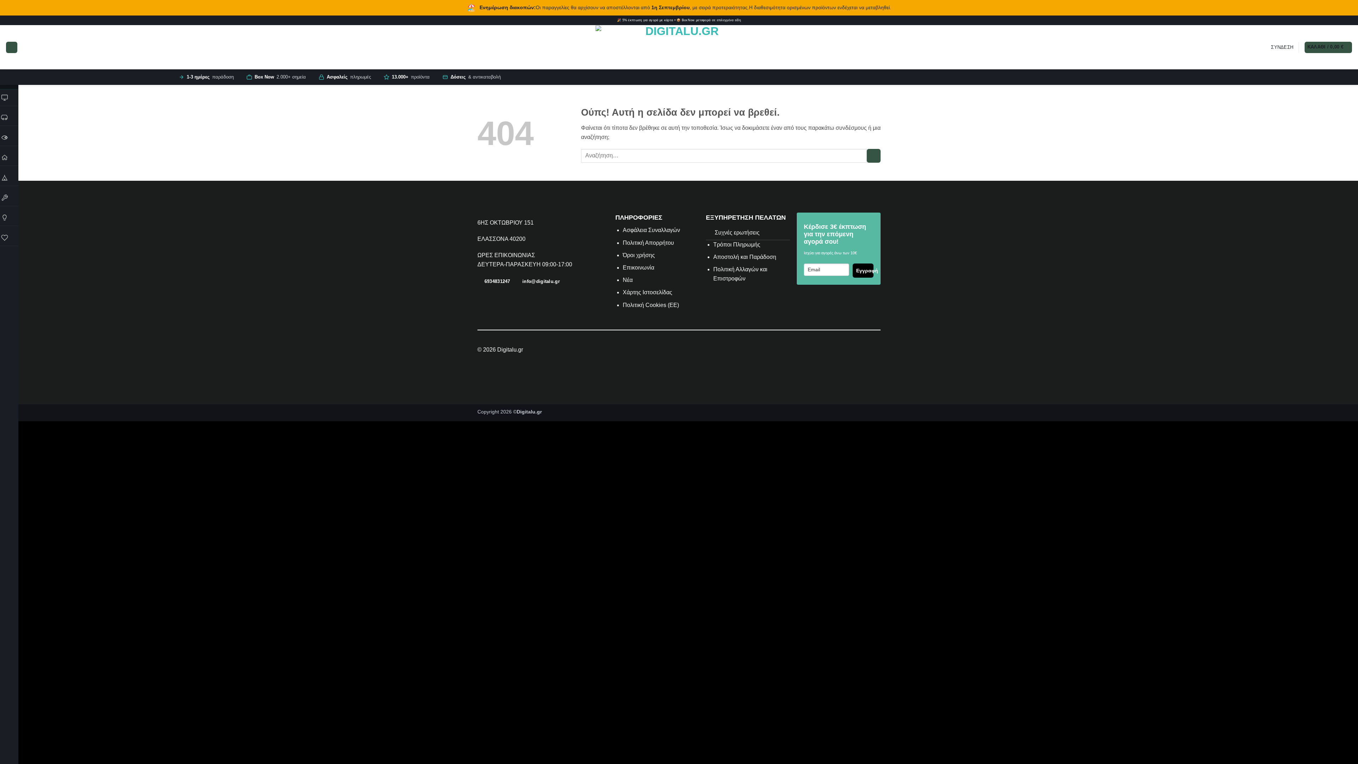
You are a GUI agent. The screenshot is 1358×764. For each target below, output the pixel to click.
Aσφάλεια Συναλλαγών (651, 230)
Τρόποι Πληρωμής (736, 245)
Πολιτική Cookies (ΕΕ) (651, 305)
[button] (11, 47)
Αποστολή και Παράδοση (744, 257)
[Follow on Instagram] (1329, 20)
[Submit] (874, 156)
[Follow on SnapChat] (1340, 20)
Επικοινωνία (639, 268)
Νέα (628, 280)
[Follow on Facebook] (1324, 20)
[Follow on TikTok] (1334, 20)
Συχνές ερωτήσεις (737, 233)
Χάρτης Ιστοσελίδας (647, 292)
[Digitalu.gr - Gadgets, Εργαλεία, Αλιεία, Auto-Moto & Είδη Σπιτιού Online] (679, 47)
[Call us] (1350, 20)
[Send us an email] (1345, 20)
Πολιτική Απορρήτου (648, 243)
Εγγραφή (865, 270)
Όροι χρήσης (639, 255)
